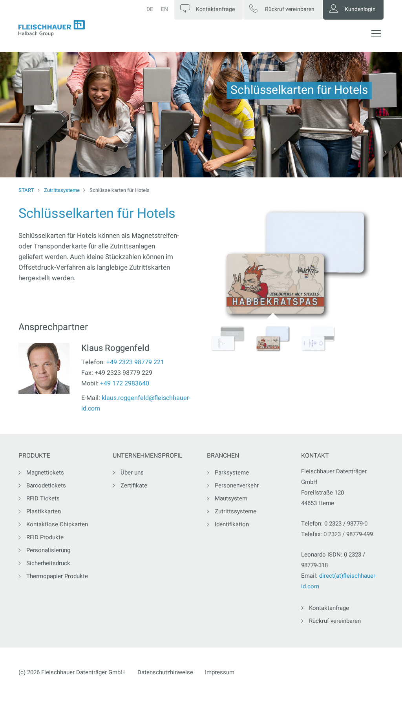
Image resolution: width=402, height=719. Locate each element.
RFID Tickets (43, 498)
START (26, 190)
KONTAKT (315, 456)
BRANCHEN (223, 456)
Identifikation (232, 524)
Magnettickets (45, 472)
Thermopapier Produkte (57, 576)
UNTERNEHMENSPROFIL (148, 456)
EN (164, 9)
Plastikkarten (43, 511)
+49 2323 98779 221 (135, 362)
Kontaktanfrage (329, 608)
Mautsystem (231, 498)
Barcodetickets (46, 485)
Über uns (132, 472)
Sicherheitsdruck (48, 563)
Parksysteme (232, 472)
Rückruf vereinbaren (335, 621)
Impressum (219, 672)
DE (149, 9)
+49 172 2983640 (124, 383)
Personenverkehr (237, 485)
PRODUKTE (34, 456)
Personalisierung (48, 550)
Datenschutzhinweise (165, 672)
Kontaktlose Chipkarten (57, 524)
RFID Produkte (45, 537)
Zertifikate (134, 485)
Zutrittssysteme (62, 190)
